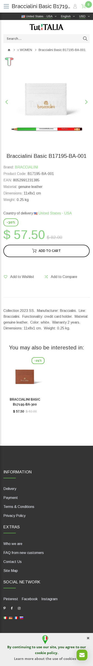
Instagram (49, 599)
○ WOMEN (24, 50)
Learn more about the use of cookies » (46, 658)
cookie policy (46, 653)
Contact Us (12, 562)
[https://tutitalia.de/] (10, 617)
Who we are (12, 544)
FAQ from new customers (23, 553)
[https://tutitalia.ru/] (21, 617)
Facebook (30, 599)
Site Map (10, 571)
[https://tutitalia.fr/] (16, 617)
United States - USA (54, 213)
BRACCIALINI (26, 167)
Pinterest (10, 599)
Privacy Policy (14, 516)
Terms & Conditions (18, 507)
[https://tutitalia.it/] (5, 617)
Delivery (9, 489)
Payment (10, 498)
